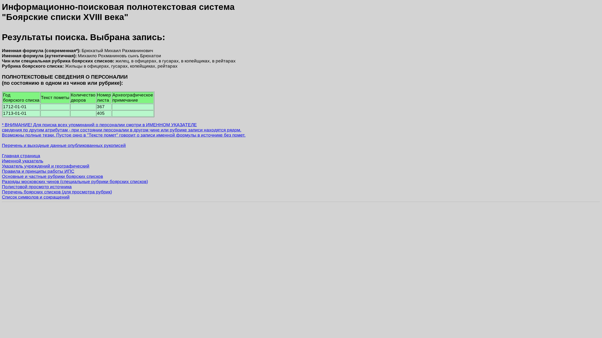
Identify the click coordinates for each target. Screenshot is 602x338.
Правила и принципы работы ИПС (38, 171)
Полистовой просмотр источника (37, 186)
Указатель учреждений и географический (45, 166)
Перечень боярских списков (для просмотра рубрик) (57, 191)
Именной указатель (22, 160)
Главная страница (21, 155)
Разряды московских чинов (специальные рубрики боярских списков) (75, 181)
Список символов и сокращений (36, 197)
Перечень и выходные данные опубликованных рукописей (64, 145)
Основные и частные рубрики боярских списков (52, 176)
